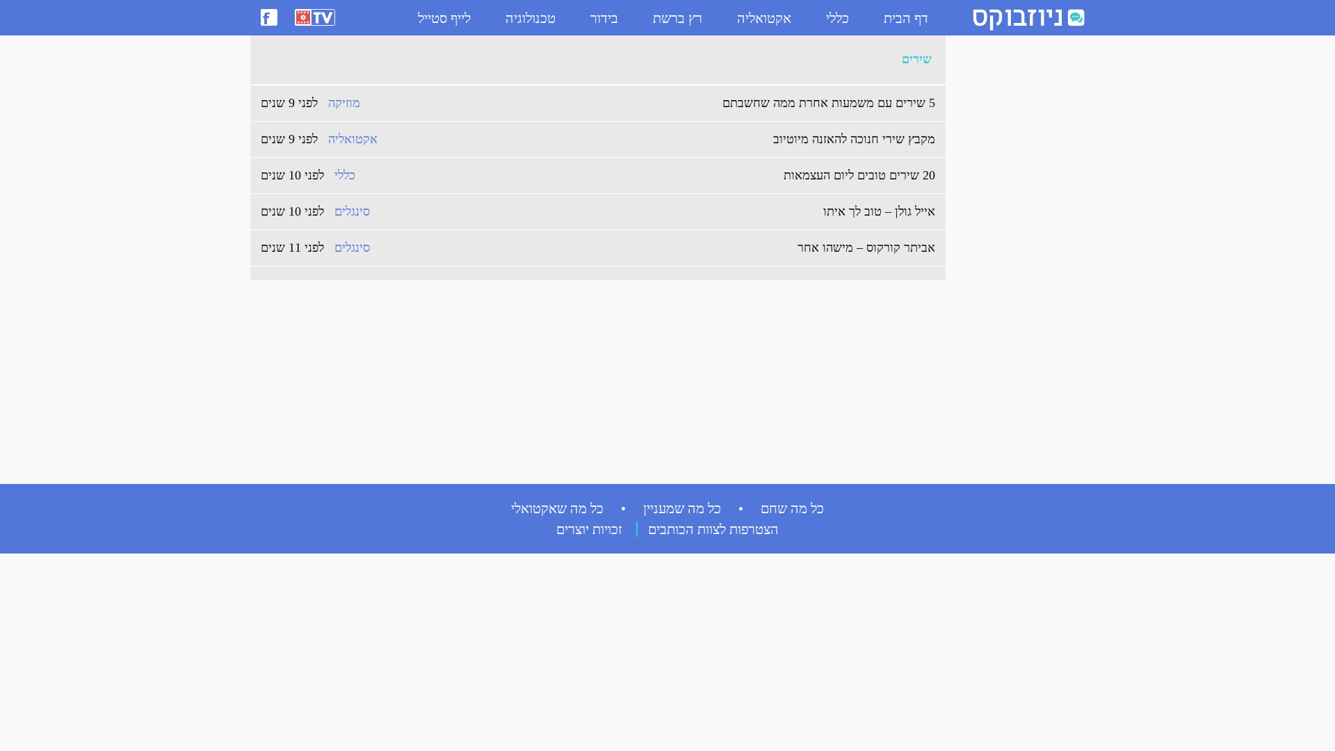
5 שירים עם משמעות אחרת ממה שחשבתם (828, 103)
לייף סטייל (444, 18)
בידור (604, 18)
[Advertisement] (1008, 251)
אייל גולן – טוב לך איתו (879, 211)
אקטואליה (764, 18)
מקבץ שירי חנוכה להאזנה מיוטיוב (854, 139)
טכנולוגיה (530, 18)
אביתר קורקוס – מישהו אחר (866, 248)
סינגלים (352, 211)
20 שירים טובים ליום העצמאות (859, 175)
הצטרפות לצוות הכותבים (713, 529)
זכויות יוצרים (589, 529)
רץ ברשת (677, 18)
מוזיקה (344, 103)
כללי (837, 18)
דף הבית (906, 18)
